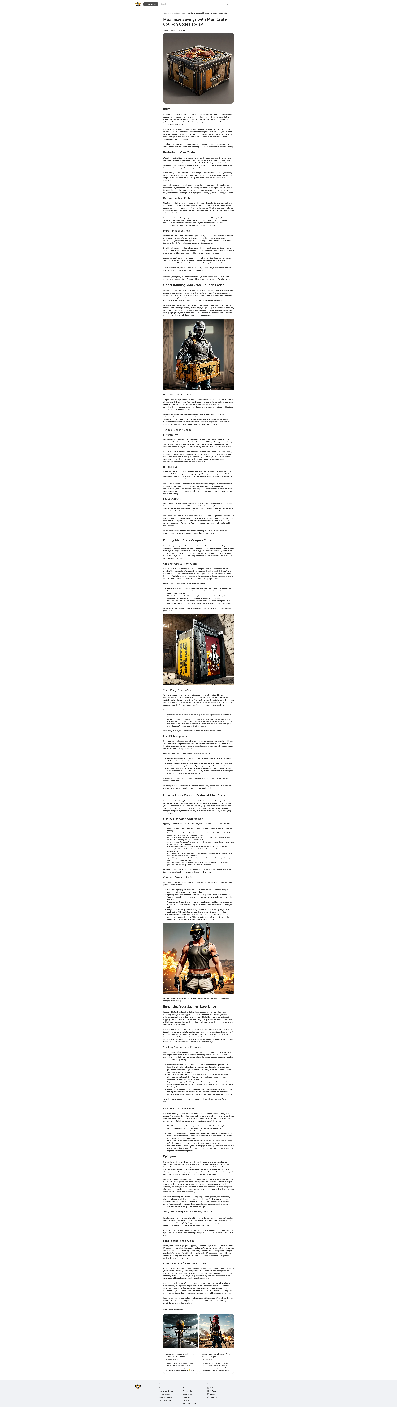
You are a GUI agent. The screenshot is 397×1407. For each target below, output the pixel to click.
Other (184, 13)
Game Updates (175, 13)
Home (165, 13)
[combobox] (193, 4)
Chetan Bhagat (170, 30)
